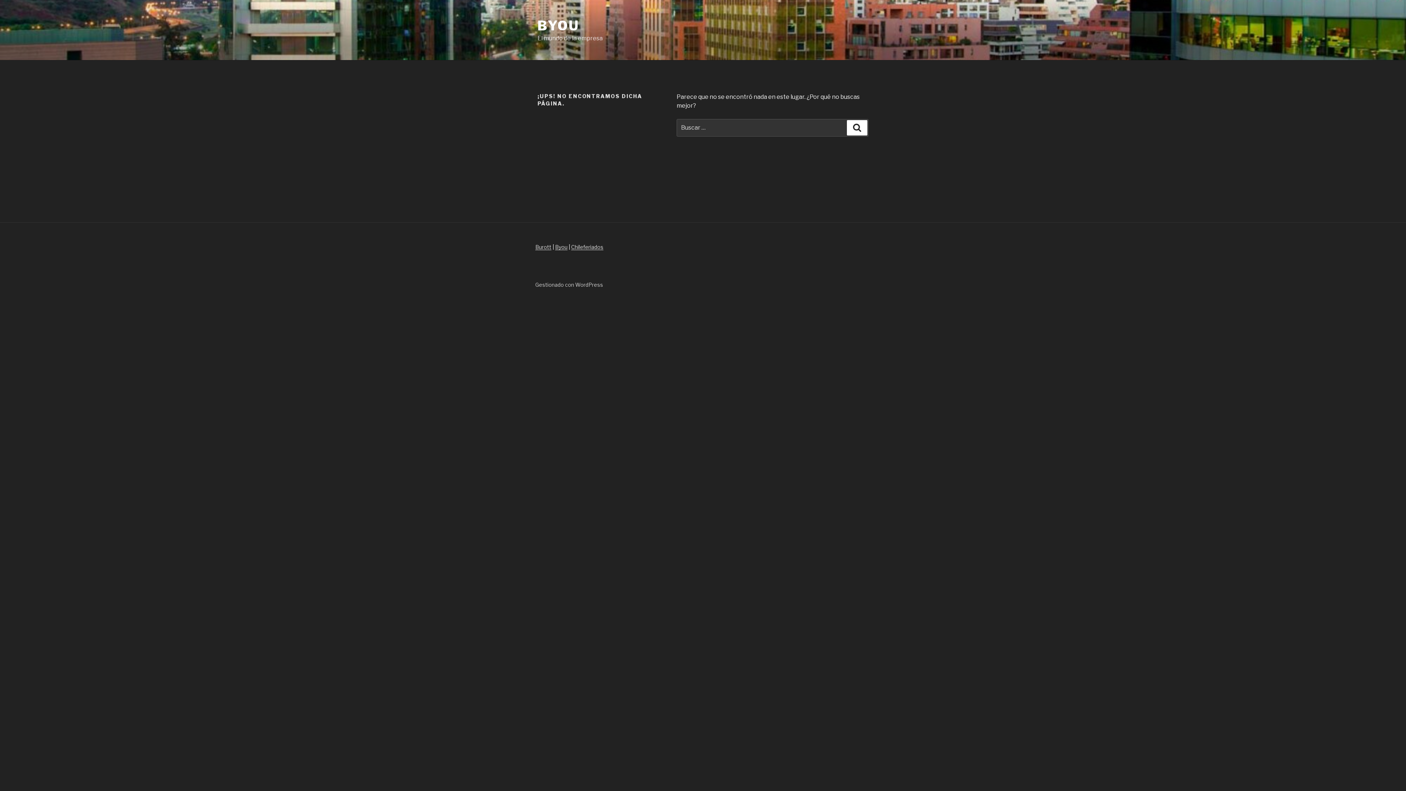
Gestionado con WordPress (569, 285)
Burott (543, 247)
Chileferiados (587, 247)
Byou (558, 26)
